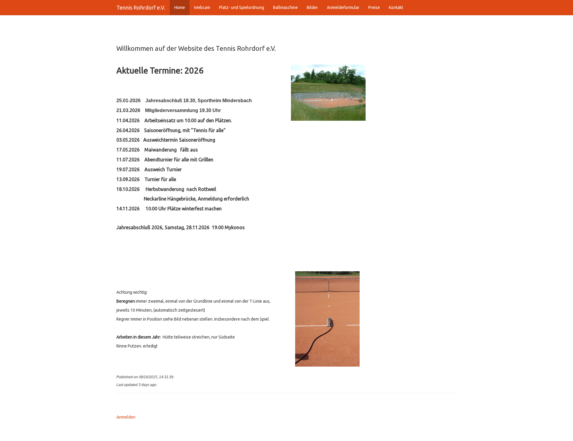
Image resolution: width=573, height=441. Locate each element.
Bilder (312, 7)
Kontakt (396, 7)
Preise (374, 7)
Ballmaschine (285, 7)
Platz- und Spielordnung (241, 7)
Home (179, 7)
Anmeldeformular (343, 7)
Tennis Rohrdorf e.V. (140, 7)
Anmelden (125, 417)
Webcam (202, 7)
